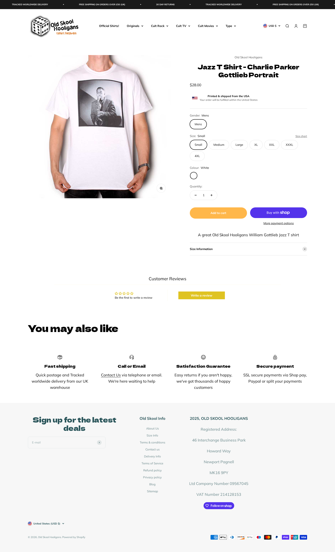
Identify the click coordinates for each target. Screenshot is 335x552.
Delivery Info (152, 456)
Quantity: (196, 186)
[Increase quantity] (211, 195)
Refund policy (152, 470)
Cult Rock (157, 26)
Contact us (152, 449)
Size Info (152, 435)
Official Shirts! (109, 26)
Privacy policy (152, 477)
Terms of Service (152, 463)
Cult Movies (206, 26)
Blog (152, 484)
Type (229, 26)
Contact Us (111, 375)
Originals (133, 26)
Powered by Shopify (73, 537)
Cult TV (181, 26)
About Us (152, 428)
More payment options (278, 223)
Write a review (201, 295)
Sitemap (152, 491)
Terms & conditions (152, 442)
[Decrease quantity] (195, 195)
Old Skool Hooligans (248, 57)
